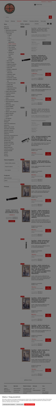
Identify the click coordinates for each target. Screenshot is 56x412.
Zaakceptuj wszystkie (29, 404)
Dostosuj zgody (20, 404)
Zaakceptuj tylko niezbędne (9, 404)
